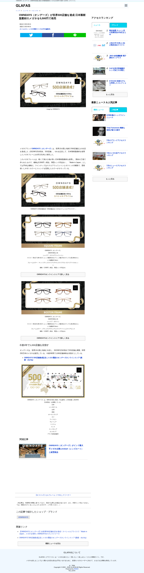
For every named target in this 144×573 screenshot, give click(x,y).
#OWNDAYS (23, 517)
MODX (76, 569)
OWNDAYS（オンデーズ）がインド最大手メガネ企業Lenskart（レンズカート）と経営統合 (66, 448)
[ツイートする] (31, 35)
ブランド (114, 25)
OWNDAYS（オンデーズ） (42, 148)
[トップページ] (22, 6)
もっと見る (110, 94)
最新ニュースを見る (53, 543)
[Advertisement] (53, 55)
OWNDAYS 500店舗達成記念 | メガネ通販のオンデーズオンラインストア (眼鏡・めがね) (52, 538)
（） (35, 29)
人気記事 (114, 110)
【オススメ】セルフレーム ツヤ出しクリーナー (53, 495)
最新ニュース (99, 110)
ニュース (97, 25)
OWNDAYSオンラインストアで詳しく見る (53, 274)
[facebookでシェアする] (53, 35)
